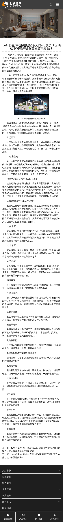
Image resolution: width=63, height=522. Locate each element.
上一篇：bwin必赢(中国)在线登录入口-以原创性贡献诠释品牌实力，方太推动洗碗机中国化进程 (31, 449)
